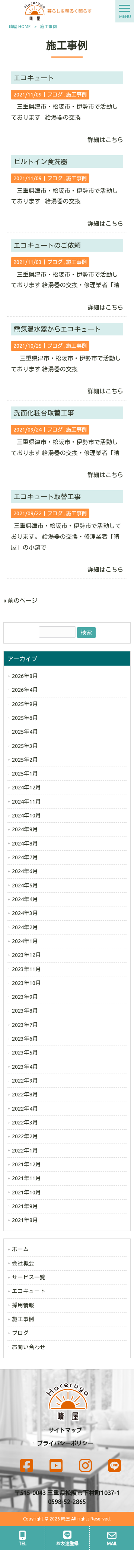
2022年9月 (25, 1080)
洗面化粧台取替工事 (44, 413)
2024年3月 (25, 913)
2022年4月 (25, 1108)
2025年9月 (25, 704)
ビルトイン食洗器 (40, 161)
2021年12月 (26, 1164)
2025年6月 (25, 718)
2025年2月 (25, 759)
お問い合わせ (28, 1347)
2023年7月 (25, 1025)
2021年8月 (25, 1220)
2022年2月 (25, 1136)
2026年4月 (25, 690)
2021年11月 (26, 1178)
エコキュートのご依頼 (47, 245)
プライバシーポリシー (65, 1443)
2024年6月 (25, 871)
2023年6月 (25, 1038)
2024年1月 (25, 941)
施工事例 (76, 95)
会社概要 (23, 1263)
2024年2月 (25, 927)
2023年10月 (26, 983)
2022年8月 (25, 1094)
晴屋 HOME (20, 26)
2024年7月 (25, 857)
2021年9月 (25, 1206)
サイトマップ (65, 1430)
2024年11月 (26, 801)
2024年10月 (26, 815)
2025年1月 (25, 773)
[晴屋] (58, 10)
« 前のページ (20, 600)
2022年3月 (25, 1122)
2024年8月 (25, 843)
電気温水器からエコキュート (57, 329)
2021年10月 (26, 1192)
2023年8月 (25, 1010)
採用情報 (23, 1305)
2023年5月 (25, 1052)
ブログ (55, 95)
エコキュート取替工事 (47, 496)
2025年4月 (25, 731)
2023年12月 (26, 955)
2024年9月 (25, 829)
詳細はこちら (105, 139)
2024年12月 (26, 787)
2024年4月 (25, 899)
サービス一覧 (28, 1277)
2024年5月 (25, 885)
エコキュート (34, 78)
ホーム (20, 1249)
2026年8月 (25, 676)
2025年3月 (25, 746)
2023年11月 (26, 969)
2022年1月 (25, 1150)
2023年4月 (25, 1066)
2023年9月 (25, 997)
